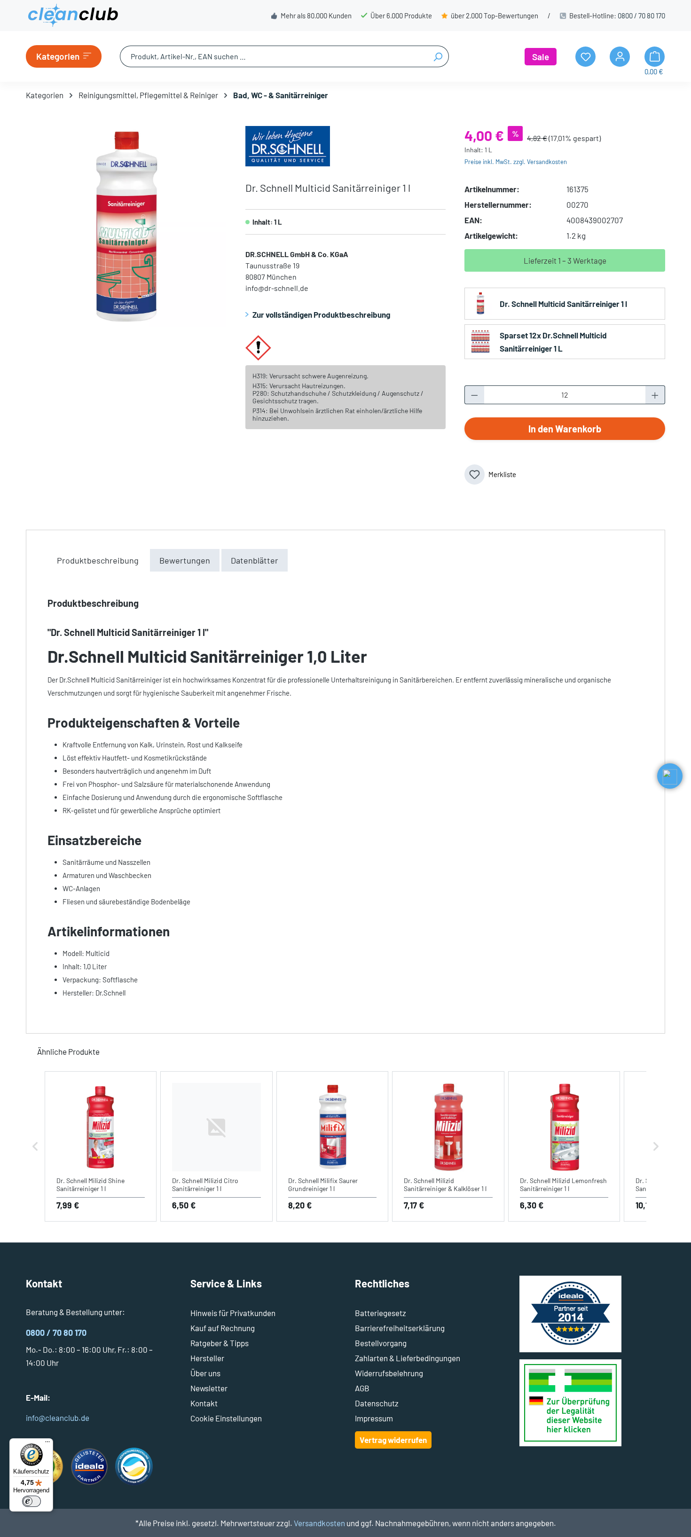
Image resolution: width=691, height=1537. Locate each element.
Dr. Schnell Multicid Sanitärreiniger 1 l (563, 303)
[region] (126, 227)
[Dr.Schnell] (287, 144)
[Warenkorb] (654, 56)
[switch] (31, 1501)
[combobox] (273, 56)
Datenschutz (377, 1403)
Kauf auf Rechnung (222, 1328)
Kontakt (204, 1403)
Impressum (374, 1418)
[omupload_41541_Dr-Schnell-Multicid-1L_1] (126, 227)
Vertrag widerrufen (393, 1439)
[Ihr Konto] (620, 57)
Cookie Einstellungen (226, 1418)
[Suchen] (438, 56)
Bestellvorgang (381, 1343)
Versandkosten (319, 1523)
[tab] (97, 560)
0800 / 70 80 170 (641, 15)
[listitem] (101, 1146)
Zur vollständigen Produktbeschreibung (321, 314)
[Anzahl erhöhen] (655, 394)
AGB (362, 1388)
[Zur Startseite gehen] (73, 15)
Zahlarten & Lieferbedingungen (407, 1358)
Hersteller (207, 1358)
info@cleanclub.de (57, 1417)
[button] (35, 1146)
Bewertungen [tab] (184, 560)
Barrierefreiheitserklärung (400, 1328)
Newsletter (209, 1388)
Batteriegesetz (380, 1312)
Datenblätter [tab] (254, 560)
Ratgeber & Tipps (219, 1343)
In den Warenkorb (564, 428)
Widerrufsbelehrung (389, 1373)
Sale (540, 56)
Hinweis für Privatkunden (232, 1312)
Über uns (205, 1373)
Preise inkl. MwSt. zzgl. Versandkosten (515, 161)
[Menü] (47, 1444)
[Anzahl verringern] (474, 394)
